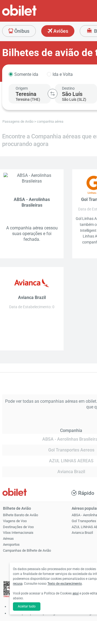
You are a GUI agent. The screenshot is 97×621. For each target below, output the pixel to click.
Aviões (60, 31)
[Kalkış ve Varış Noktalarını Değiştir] (52, 94)
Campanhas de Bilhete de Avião (27, 550)
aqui (75, 593)
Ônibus (21, 31)
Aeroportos (11, 544)
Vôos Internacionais (18, 533)
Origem (22, 88)
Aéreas (8, 539)
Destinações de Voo (18, 527)
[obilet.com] (32, 15)
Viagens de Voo (15, 521)
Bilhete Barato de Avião (20, 515)
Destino (68, 88)
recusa (17, 584)
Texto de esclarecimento (64, 584)
